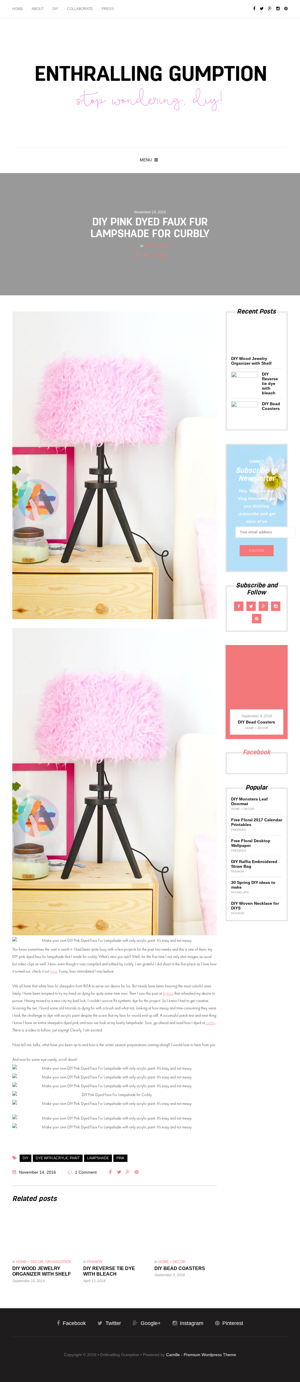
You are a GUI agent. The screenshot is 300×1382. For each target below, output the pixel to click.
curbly (210, 1022)
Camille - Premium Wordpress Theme (201, 1354)
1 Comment (86, 1172)
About (38, 9)
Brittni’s (168, 993)
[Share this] (136, 255)
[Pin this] (163, 255)
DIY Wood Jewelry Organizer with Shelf (251, 361)
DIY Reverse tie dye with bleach (270, 383)
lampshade (98, 1158)
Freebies (238, 829)
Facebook (256, 752)
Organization (58, 1262)
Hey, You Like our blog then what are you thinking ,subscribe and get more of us (256, 506)
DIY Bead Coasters (179, 1268)
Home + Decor (157, 246)
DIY (55, 9)
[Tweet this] (145, 255)
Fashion (94, 1262)
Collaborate (80, 9)
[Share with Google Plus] (154, 255)
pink (120, 1158)
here (53, 971)
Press (108, 9)
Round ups (240, 892)
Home (17, 9)
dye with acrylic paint (58, 1158)
